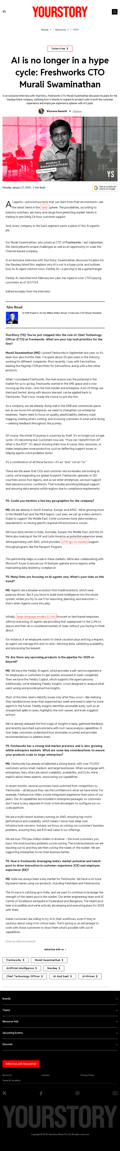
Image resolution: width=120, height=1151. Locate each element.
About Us (7, 1075)
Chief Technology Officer (23, 976)
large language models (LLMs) (36, 616)
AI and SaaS (61, 976)
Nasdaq (52, 968)
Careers (46, 1075)
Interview (58, 48)
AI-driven (88, 976)
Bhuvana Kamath (57, 111)
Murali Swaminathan (47, 960)
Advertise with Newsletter (21, 1063)
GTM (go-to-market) (75, 542)
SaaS (44, 207)
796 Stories (77, 111)
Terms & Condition (11, 1080)
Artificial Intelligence (20, 968)
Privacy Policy (87, 1075)
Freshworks (13, 960)
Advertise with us (54, 949)
